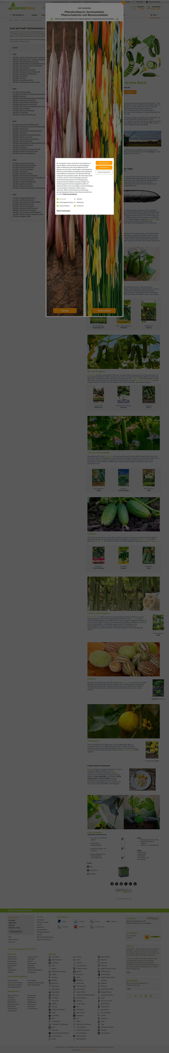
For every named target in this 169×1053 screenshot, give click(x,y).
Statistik (79, 199)
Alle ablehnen (104, 167)
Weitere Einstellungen (63, 211)
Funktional (80, 206)
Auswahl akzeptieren (104, 172)
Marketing (80, 202)
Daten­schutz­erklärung (70, 194)
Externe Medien (65, 206)
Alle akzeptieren (104, 163)
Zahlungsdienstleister (66, 202)
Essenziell (63, 199)
